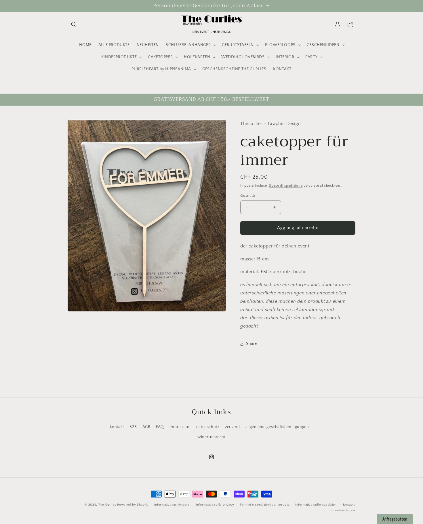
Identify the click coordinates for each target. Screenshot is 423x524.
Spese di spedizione (285, 186)
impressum (180, 427)
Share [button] (251, 343)
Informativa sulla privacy (215, 504)
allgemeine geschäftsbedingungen (277, 427)
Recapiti (349, 504)
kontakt (117, 427)
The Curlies (107, 504)
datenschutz (207, 427)
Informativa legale (341, 510)
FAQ (160, 427)
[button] (74, 24)
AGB (146, 427)
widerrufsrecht (211, 437)
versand (232, 427)
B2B (133, 427)
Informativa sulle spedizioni (316, 504)
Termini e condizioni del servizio (264, 504)
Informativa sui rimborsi (172, 504)
